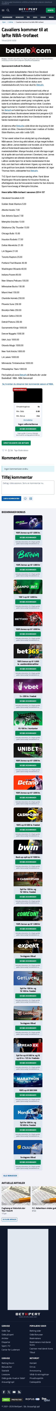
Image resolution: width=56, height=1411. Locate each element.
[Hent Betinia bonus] (28, 554)
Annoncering (35, 1370)
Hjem (4, 22)
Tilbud (32, 1352)
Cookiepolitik (35, 1382)
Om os (32, 1366)
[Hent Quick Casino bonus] (28, 522)
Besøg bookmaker (28, 428)
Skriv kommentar (11, 498)
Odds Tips (6, 1330)
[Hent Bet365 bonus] (28, 651)
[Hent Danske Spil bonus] (28, 1147)
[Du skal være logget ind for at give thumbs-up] (3, 450)
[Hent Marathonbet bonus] (28, 1080)
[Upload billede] (30, 498)
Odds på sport (8, 1334)
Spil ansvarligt (8, 2)
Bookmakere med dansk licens (40, 1343)
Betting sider (35, 1330)
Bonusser (19, 17)
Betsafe (39, 85)
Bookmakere (7, 17)
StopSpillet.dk (5, 4)
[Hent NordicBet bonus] (28, 1112)
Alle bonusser (10, 1175)
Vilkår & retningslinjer (39, 1374)
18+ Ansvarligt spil (31, 1406)
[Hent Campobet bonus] (28, 587)
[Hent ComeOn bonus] (28, 914)
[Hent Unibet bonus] (28, 750)
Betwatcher (7, 1366)
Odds (35, 17)
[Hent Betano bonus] (28, 782)
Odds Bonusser (36, 1334)
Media (51, 17)
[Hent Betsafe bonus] (28, 395)
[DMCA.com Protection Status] (12, 1399)
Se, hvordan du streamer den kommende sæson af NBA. (28, 384)
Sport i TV (6, 1345)
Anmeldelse (28, 420)
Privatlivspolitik (36, 1378)
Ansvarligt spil (8, 1382)
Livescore (6, 1374)
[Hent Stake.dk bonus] (28, 718)
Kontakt (33, 1363)
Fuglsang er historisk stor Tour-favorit (13, 1209)
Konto (50, 10)
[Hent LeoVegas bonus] (28, 1013)
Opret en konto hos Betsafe (16, 442)
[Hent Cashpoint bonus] (28, 815)
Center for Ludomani (11, 1349)
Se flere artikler (9, 1219)
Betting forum (8, 1363)
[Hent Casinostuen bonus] (28, 879)
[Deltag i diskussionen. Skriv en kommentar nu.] (28, 488)
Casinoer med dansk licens (41, 1348)
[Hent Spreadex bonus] (28, 1045)
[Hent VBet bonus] (28, 686)
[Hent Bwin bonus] (28, 847)
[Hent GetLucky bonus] (28, 978)
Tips (28, 17)
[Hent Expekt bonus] (28, 946)
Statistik (5, 1370)
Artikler (10, 22)
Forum (43, 17)
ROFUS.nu (26, 2)
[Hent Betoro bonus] (28, 619)
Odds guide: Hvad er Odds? (13, 1378)
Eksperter (6, 1342)
